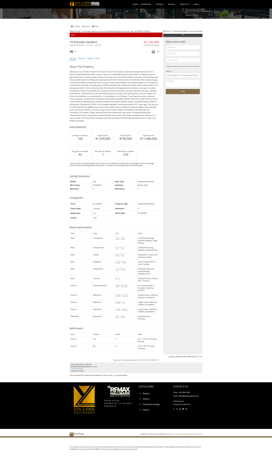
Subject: (168, 71)
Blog (196, 4)
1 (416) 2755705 (77, 369)
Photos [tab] (81, 58)
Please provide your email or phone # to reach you (183, 66)
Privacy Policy (175, 434)
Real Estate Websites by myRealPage (191, 434)
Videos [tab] (90, 58)
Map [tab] (97, 58)
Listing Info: (77, 197)
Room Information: (81, 227)
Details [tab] (73, 58)
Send (183, 91)
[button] (174, 409)
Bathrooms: (77, 328)
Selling (171, 4)
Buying (159, 4)
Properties (146, 4)
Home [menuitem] (135, 4)
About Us (184, 4)
